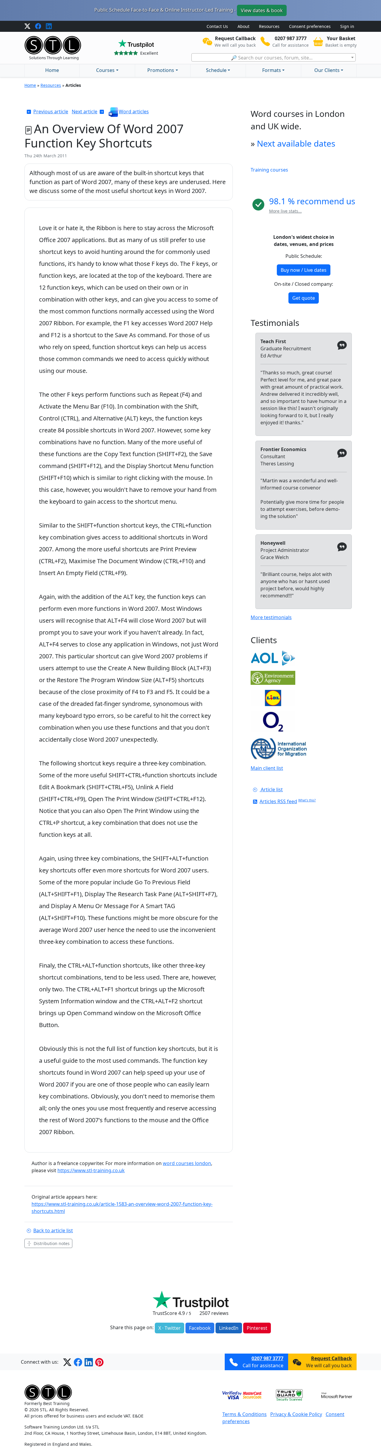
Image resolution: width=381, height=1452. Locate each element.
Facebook (200, 1328)
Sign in (347, 26)
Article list (271, 789)
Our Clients (327, 70)
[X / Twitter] (27, 26)
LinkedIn (228, 1328)
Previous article (50, 111)
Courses (105, 70)
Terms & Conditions (244, 1414)
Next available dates (296, 143)
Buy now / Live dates (304, 270)
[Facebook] (38, 26)
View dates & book (262, 10)
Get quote (303, 298)
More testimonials (271, 617)
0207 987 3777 (267, 1358)
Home (52, 70)
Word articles (134, 111)
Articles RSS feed (278, 801)
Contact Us (217, 26)
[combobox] (273, 57)
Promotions (160, 70)
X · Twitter (169, 1328)
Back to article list (53, 1230)
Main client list (267, 768)
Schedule (216, 70)
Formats (271, 70)
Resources (269, 26)
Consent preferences (310, 26)
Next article (84, 111)
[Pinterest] (99, 1362)
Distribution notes (52, 1243)
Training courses (269, 170)
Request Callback (331, 1358)
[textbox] (273, 58)
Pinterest (257, 1328)
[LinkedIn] (49, 26)
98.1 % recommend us (312, 201)
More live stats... (285, 211)
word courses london (187, 1163)
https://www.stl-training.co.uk (91, 1170)
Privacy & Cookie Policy (296, 1414)
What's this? (307, 800)
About (243, 26)
